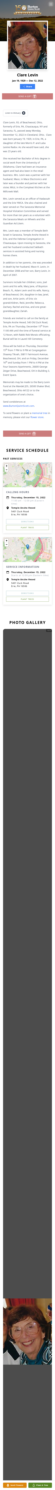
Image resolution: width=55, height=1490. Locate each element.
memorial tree (39, 413)
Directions (27, 521)
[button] (27, 472)
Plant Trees (27, 527)
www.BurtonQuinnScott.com (18, 405)
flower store (36, 417)
